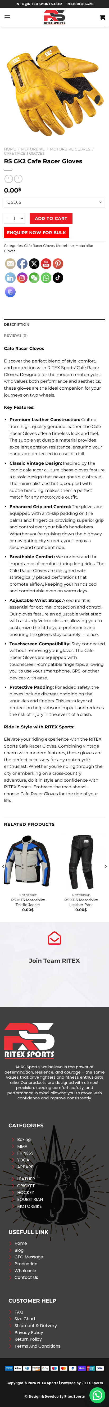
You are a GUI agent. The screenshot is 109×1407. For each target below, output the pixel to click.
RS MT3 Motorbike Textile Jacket (28, 902)
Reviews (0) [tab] (16, 335)
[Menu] (7, 17)
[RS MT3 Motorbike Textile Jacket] (28, 862)
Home (10, 149)
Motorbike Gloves (70, 149)
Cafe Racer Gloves (24, 153)
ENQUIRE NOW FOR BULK (36, 232)
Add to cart (51, 218)
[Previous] (3, 877)
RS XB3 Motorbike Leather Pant (81, 902)
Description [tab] (16, 325)
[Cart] (102, 17)
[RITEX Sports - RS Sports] (54, 17)
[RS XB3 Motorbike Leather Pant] (81, 862)
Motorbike (33, 149)
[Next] (105, 877)
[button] (97, 1395)
